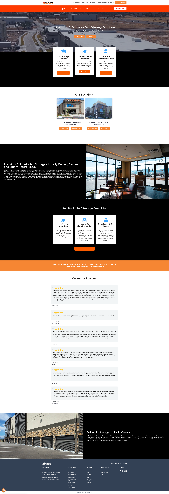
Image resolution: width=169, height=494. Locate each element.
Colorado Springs (104, 472)
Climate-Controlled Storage (73, 475)
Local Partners (89, 475)
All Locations (120, 2)
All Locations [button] (76, 2)
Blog (88, 470)
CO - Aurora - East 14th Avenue (98, 122)
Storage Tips (89, 479)
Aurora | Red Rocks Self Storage (48, 470)
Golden (102, 475)
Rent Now (80, 36)
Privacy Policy (89, 492)
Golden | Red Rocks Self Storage (49, 474)
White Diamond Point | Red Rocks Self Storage (51, 475)
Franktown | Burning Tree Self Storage (50, 477)
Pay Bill (91, 36)
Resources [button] (93, 2)
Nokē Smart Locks (90, 480)
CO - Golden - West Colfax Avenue (70, 122)
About (88, 477)
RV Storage (70, 484)
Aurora (102, 474)
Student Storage (71, 485)
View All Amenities (85, 248)
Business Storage (72, 474)
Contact (88, 484)
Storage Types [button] (84, 2)
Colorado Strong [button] (102, 2)
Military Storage (71, 480)
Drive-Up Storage (71, 477)
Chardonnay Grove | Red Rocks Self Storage (51, 472)
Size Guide (89, 474)
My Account (111, 2)
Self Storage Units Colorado (106, 470)
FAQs (88, 472)
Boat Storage (71, 472)
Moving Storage (71, 482)
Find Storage (120, 8)
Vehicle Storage (71, 487)
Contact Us (106, 73)
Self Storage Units (72, 470)
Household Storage (72, 479)
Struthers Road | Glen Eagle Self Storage (50, 479)
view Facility (64, 128)
